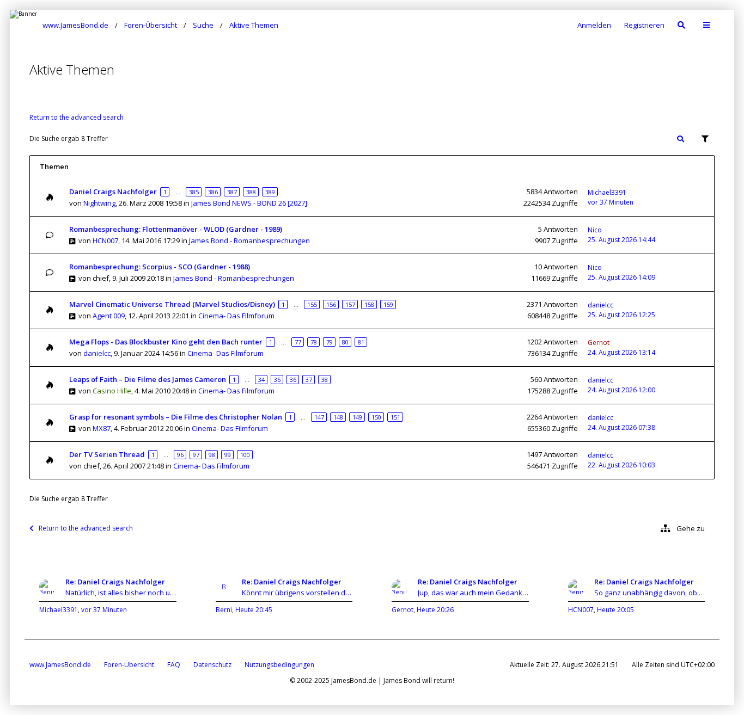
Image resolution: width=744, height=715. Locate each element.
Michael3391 (607, 192)
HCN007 (105, 240)
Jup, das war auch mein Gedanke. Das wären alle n (473, 592)
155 (312, 304)
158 (369, 304)
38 (324, 379)
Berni (224, 609)
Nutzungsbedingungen (279, 664)
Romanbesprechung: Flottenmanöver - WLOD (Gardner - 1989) (175, 229)
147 (319, 417)
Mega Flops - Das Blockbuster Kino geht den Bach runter (166, 342)
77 (298, 342)
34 (261, 379)
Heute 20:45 (253, 609)
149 (357, 417)
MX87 (102, 428)
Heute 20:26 (435, 609)
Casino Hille (112, 391)
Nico (595, 230)
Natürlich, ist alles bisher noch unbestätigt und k (120, 592)
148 (338, 417)
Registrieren (644, 25)
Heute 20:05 (615, 609)
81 (361, 342)
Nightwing (99, 203)
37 (309, 379)
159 (388, 304)
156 (331, 304)
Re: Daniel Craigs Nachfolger (115, 582)
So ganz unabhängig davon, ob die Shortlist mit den (649, 592)
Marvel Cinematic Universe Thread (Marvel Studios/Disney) (172, 304)
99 (227, 455)
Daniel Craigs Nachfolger (113, 191)
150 (376, 417)
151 (395, 417)
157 (350, 304)
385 (194, 192)
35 (277, 379)
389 (270, 192)
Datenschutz (212, 664)
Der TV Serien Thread (107, 454)
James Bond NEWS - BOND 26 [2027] (249, 203)
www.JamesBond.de (60, 664)
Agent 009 (109, 315)
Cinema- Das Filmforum (236, 315)
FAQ (173, 664)
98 (212, 455)
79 (329, 342)
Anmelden (594, 25)
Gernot (598, 342)
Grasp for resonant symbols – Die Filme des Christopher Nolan (175, 417)
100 (245, 455)
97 (196, 455)
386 (213, 192)
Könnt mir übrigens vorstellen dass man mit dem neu (297, 592)
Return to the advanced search (76, 117)
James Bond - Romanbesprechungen (249, 240)
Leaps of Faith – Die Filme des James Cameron (147, 379)
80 (345, 342)
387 (232, 192)
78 (313, 342)
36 (293, 379)
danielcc (600, 305)
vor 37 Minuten (104, 609)
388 (251, 192)
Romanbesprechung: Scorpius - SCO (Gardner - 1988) (159, 267)
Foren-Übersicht (129, 664)
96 (180, 455)
